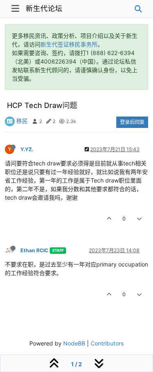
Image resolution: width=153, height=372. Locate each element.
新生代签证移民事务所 (69, 44)
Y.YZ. (26, 149)
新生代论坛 (44, 8)
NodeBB (74, 343)
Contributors (107, 343)
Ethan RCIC (34, 250)
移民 (22, 120)
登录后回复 (132, 122)
